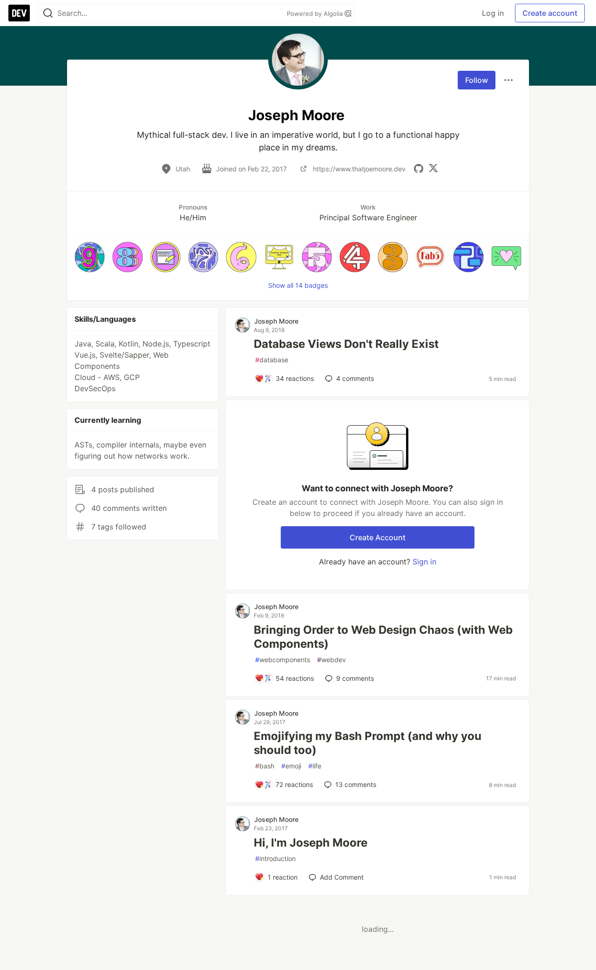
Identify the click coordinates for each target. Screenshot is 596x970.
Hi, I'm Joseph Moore (310, 842)
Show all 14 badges (298, 285)
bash (264, 766)
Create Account (378, 537)
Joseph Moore (276, 321)
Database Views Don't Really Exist (346, 344)
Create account (549, 13)
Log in (493, 13)
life (314, 766)
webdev (331, 660)
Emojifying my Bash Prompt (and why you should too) (367, 743)
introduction (275, 858)
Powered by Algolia (316, 13)
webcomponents (282, 660)
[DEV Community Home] (19, 13)
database (271, 360)
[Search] (48, 13)
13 (355, 784)
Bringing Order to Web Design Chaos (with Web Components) (383, 637)
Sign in (424, 561)
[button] (89, 257)
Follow (476, 80)
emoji (291, 766)
